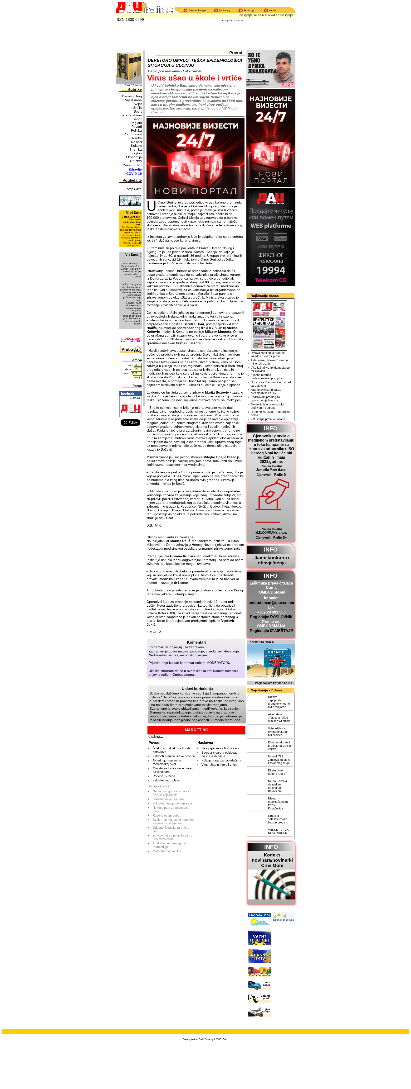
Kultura (136, 145)
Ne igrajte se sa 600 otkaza (250, 15)
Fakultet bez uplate (166, 780)
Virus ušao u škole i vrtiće (219, 764)
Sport (138, 111)
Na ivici (136, 142)
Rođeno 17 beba (164, 776)
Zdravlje (135, 169)
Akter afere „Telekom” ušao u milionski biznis (269, 362)
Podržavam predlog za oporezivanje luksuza (265, 398)
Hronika (136, 149)
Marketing (224, 10)
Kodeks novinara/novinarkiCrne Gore (272, 860)
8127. (288, 84)
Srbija (137, 107)
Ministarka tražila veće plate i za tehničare (173, 770)
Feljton (137, 153)
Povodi (137, 126)
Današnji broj (132, 96)
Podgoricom (133, 134)
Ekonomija (134, 157)
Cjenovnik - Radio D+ (271, 537)
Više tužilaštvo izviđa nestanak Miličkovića (270, 369)
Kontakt (273, 10)
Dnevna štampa (197, 10)
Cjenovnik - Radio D (271, 474)
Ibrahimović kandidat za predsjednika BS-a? (266, 391)
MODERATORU (218, 663)
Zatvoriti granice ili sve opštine (174, 756)
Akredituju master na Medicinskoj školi (167, 762)
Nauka (137, 138)
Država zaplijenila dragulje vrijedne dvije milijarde (268, 354)
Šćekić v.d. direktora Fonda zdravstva (172, 750)
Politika (136, 130)
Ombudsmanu (183, 674)
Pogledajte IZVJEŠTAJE (271, 631)
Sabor (137, 119)
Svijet (138, 104)
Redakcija (249, 10)
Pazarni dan (132, 165)
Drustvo (136, 161)
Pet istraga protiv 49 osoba (268, 419)
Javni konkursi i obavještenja (271, 560)
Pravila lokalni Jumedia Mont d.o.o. (271, 467)
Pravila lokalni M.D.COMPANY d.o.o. (271, 530)
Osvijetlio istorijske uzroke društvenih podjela (267, 406)
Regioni (136, 123)
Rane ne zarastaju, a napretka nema (270, 413)
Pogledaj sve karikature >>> (274, 683)
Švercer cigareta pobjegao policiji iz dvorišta (219, 754)
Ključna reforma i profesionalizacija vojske (267, 376)
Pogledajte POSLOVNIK (271, 617)
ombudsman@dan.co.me (271, 603)
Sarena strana (131, 115)
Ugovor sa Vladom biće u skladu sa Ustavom (272, 384)
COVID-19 (134, 174)
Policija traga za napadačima (221, 760)
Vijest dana (133, 100)
